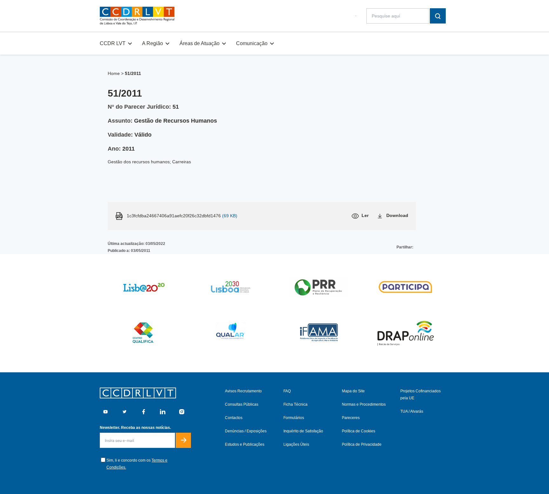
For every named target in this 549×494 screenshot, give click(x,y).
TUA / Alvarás (411, 411)
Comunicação (252, 43)
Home (114, 73)
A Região (152, 43)
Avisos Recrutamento (243, 391)
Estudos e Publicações (244, 444)
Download (397, 215)
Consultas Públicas (241, 404)
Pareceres (351, 418)
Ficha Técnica (295, 404)
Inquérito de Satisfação (303, 431)
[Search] (438, 16)
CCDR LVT (112, 43)
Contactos (233, 418)
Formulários (293, 418)
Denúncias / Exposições (246, 431)
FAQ (287, 391)
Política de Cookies (358, 431)
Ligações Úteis (296, 444)
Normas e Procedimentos (364, 404)
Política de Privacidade (362, 444)
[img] (137, 16)
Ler (365, 215)
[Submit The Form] (183, 440)
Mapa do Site (353, 391)
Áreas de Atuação (200, 43)
